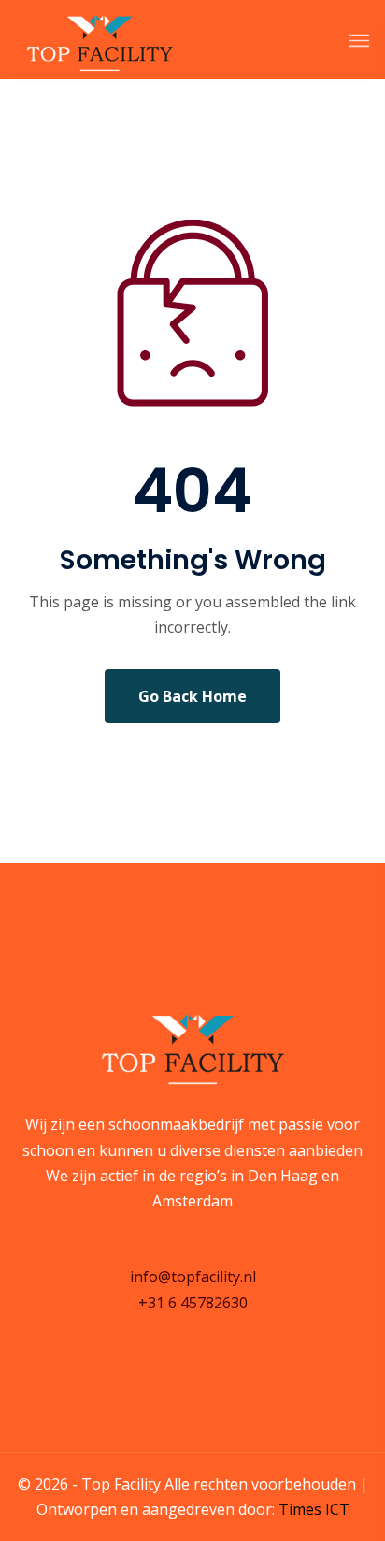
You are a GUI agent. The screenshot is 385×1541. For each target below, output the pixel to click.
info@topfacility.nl (193, 1276)
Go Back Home (192, 696)
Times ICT (313, 1509)
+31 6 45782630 (193, 1302)
